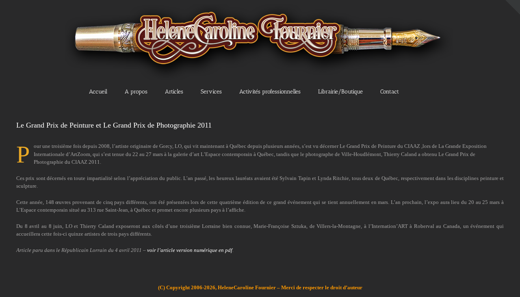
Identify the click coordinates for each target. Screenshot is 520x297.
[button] (426, 91)
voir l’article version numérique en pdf (189, 250)
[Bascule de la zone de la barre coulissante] (512, 7)
